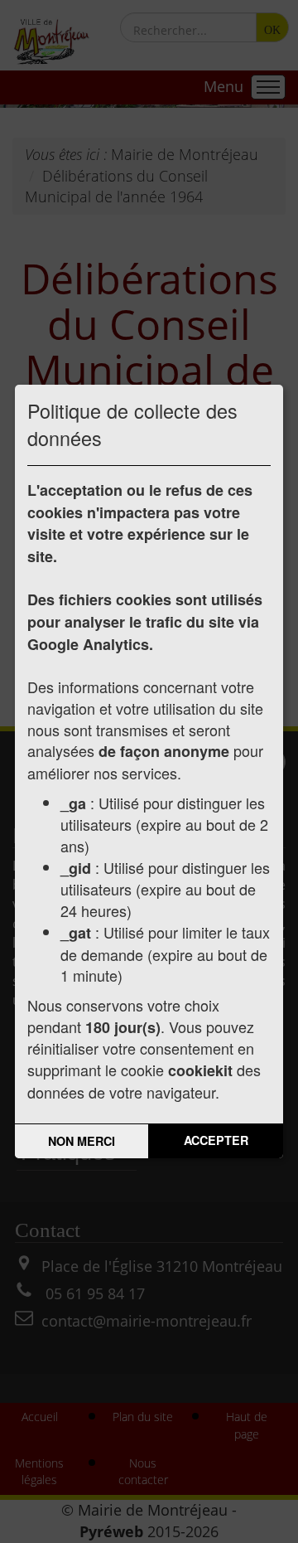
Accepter (216, 1140)
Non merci (81, 1141)
